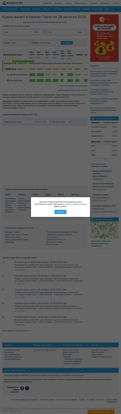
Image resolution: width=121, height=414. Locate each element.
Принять (60, 212)
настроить (82, 204)
